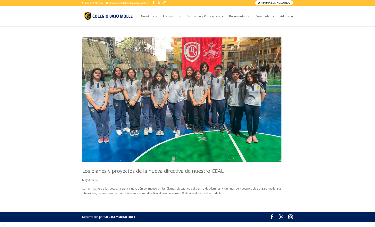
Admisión (286, 16)
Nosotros (147, 16)
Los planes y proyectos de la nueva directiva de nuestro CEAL (153, 170)
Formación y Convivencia (203, 16)
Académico (170, 16)
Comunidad (263, 16)
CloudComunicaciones (119, 217)
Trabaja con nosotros (275, 2)
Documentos (237, 16)
